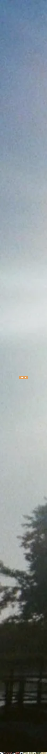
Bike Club (23, 377)
